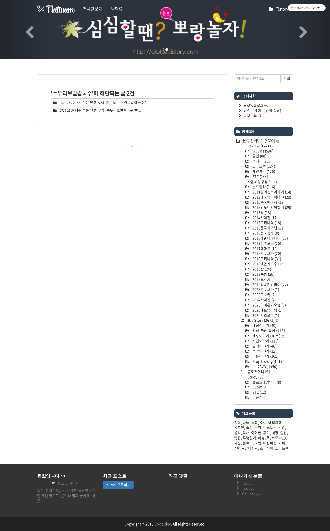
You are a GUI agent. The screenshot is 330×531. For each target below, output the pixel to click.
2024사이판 (263, 299)
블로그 (248, 443)
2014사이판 (264, 217)
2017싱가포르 (266, 243)
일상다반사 (249, 448)
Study (255, 376)
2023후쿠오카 (265, 289)
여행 (258, 443)
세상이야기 (265, 335)
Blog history (266, 361)
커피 (281, 443)
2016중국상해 (265, 233)
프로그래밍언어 (266, 382)
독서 (246, 432)
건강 (281, 427)
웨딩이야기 (263, 325)
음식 (237, 432)
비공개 (259, 397)
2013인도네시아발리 (271, 207)
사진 (237, 443)
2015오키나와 (266, 222)
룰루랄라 (263, 186)
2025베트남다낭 (266, 310)
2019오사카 (264, 279)
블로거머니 (258, 371)
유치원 (239, 427)
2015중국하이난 (267, 227)
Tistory (283, 9)
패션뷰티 (263, 171)
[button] (25, 29)
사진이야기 (264, 341)
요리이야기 (263, 346)
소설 (263, 422)
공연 (258, 155)
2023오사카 (263, 294)
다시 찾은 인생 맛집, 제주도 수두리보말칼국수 (109, 102)
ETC (259, 176)
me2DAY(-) (264, 366)
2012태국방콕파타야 (271, 197)
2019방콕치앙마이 (269, 284)
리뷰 (261, 437)
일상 (237, 422)
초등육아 (266, 448)
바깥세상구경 (261, 181)
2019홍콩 (262, 274)
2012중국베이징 (267, 202)
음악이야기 (263, 351)
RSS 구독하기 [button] (120, 484)
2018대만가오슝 (267, 263)
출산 (249, 427)
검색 (286, 78)
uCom (259, 387)
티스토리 (270, 427)
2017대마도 (264, 248)
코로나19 (279, 437)
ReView (258, 145)
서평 (275, 432)
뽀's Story (260, 320)
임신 (283, 432)
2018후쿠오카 (266, 253)
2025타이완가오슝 (268, 305)
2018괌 (261, 269)
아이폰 (256, 432)
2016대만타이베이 (269, 238)
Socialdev (162, 524)
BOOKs (262, 151)
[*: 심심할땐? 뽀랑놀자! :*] (56, 9)
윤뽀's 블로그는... (256, 105)
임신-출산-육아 (268, 330)
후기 (266, 432)
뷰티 (254, 422)
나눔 (246, 422)
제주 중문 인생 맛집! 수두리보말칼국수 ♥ (106, 110)
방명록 (117, 9)
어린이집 (270, 443)
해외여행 (275, 422)
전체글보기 (92, 9)
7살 (237, 448)
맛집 (237, 437)
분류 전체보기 (258, 140)
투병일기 (249, 437)
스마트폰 (263, 166)
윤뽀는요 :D (252, 115)
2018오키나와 (266, 258)
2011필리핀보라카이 (271, 191)
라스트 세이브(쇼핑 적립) (262, 110)
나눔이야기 (264, 356)
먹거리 (261, 161)
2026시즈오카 (265, 315)
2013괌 (261, 212)
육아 (258, 427)
